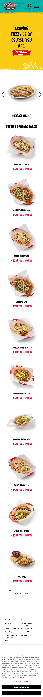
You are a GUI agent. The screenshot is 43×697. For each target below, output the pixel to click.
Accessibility (8, 632)
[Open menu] (36, 6)
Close (21, 693)
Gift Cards (8, 623)
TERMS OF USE (29, 657)
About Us (7, 620)
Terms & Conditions (26, 628)
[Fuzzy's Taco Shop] (10, 6)
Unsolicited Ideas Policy (12, 628)
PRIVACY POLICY (30, 675)
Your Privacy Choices (21, 681)
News (6, 640)
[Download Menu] (21, 53)
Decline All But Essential (21, 687)
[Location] (29, 6)
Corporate (24, 620)
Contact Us (24, 635)
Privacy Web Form (26, 632)
